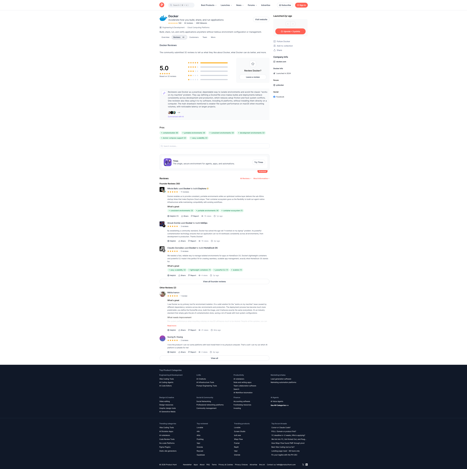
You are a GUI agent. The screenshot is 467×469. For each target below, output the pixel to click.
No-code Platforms (166, 443)
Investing (237, 408)
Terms (214, 465)
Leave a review (253, 77)
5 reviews (184, 251)
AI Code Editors (165, 386)
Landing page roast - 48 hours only (285, 451)
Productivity (239, 375)
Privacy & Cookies (226, 465)
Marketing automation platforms (283, 382)
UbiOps (203, 223)
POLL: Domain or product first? (283, 431)
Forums (251, 5)
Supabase (201, 455)
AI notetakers (239, 379)
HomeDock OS (211, 248)
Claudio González (175, 248)
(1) (174, 216)
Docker (187, 188)
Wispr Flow (238, 439)
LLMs (198, 375)
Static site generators (167, 451)
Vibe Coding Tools (166, 379)
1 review (184, 296)
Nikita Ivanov (173, 292)
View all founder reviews (214, 281)
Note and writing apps (242, 382)
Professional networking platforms (210, 405)
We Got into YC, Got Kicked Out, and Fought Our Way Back (289, 439)
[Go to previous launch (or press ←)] (287, 23)
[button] (213, 37)
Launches (225, 5)
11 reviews (185, 192)
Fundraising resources (242, 405)
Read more (171, 326)
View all (214, 358)
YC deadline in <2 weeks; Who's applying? (288, 435)
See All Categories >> (280, 405)
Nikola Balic (172, 188)
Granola (200, 447)
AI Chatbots (201, 379)
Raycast (200, 451)
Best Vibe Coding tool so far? (282, 447)
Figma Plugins (164, 447)
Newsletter (187, 465)
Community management (206, 408)
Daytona (202, 188)
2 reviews (184, 340)
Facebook (280, 97)
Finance (237, 397)
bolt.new (237, 435)
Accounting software (242, 401)
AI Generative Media (167, 412)
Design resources (166, 405)
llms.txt (262, 465)
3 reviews (184, 226)
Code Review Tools (166, 439)
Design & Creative (166, 397)
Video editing (164, 401)
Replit (236, 447)
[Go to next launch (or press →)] (293, 23)
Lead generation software (281, 379)
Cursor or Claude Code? (280, 427)
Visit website (261, 19)
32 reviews (188, 23)
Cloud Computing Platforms (198, 27)
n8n (198, 431)
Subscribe (286, 5)
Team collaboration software (245, 386)
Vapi (198, 443)
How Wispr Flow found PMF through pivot (287, 443)
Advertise (265, 5)
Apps (196, 465)
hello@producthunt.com (286, 465)
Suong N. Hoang (175, 337)
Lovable (200, 427)
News (238, 5)
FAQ (208, 465)
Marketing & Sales (278, 375)
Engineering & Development (174, 27)
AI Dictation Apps (166, 431)
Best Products (207, 5)
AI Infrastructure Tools (205, 382)
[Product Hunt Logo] (161, 5)
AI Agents (275, 397)
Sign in (302, 5)
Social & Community (204, 397)
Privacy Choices (241, 465)
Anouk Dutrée (173, 223)
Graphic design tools (167, 408)
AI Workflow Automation (243, 392)
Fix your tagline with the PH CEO (284, 455)
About (202, 465)
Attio (198, 435)
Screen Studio (239, 431)
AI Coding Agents (166, 382)
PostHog (200, 439)
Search (236, 389)
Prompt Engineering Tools (206, 386)
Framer (237, 443)
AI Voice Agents (277, 401)
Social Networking (203, 401)
